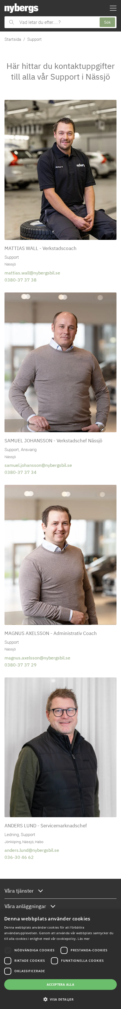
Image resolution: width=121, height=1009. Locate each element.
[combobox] (57, 22)
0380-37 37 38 (21, 280)
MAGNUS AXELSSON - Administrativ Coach (51, 633)
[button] (60, 999)
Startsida (13, 39)
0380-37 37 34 (21, 472)
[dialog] (60, 959)
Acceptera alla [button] (61, 984)
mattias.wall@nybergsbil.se (32, 273)
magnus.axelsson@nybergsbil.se (37, 658)
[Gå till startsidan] (21, 8)
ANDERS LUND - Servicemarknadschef (46, 825)
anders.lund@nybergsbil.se (32, 850)
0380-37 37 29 (21, 665)
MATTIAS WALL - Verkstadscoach (41, 248)
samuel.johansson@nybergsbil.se (38, 465)
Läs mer (83, 938)
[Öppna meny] (113, 8)
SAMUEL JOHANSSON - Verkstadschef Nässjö (53, 440)
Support (34, 39)
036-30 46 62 (19, 857)
